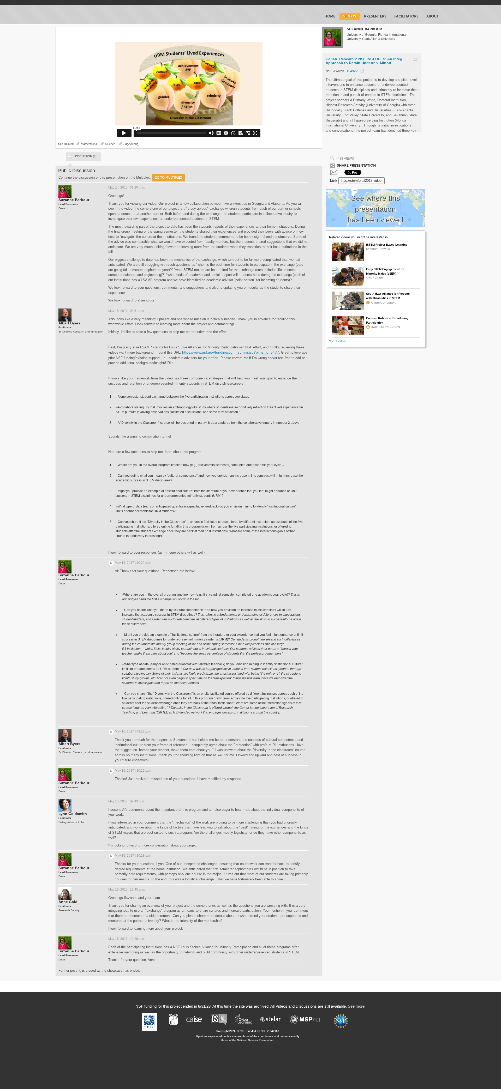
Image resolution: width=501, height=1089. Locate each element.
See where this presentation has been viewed (375, 209)
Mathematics (89, 144)
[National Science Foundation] (343, 1021)
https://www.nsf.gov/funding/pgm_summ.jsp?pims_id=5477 (230, 352)
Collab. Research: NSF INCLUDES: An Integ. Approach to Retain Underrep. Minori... (364, 61)
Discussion (85, 156)
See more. (357, 1006)
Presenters (375, 16)
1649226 (353, 71)
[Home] (88, 14)
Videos (349, 16)
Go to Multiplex (168, 177)
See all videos (338, 341)
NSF (263, 1031)
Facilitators (406, 16)
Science (110, 144)
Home (329, 16)
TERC (239, 1031)
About (432, 16)
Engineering (130, 144)
